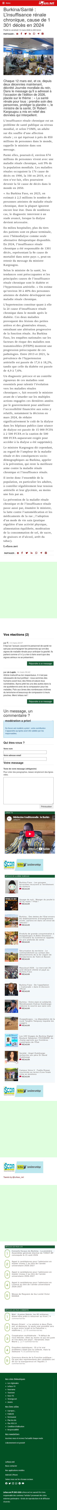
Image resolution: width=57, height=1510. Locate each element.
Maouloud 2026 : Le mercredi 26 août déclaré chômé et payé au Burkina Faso (35, 970)
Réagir (25, 889)
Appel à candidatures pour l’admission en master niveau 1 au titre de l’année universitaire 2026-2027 (32, 1263)
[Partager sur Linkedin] (30, 34)
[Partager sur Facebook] (21, 34)
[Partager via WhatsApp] (34, 34)
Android (8, 1475)
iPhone (15, 1475)
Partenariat (12, 1417)
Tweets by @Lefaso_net (13, 1177)
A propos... (12, 1411)
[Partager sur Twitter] (26, 34)
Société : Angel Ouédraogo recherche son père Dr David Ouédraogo (33, 1055)
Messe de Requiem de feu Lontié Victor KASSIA (31, 1295)
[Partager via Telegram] (38, 34)
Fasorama (11, 1389)
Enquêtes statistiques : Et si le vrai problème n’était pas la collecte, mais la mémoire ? (31, 1349)
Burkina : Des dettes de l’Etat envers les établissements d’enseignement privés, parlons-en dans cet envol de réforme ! (37, 920)
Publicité (11, 1414)
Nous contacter (11, 1466)
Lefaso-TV (11, 1386)
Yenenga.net (12, 1399)
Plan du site (12, 1420)
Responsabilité (13, 1430)
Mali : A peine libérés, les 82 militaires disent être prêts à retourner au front (30, 1315)
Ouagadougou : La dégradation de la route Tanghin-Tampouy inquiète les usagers (37, 1021)
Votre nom (8, 748)
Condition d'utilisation (16, 1426)
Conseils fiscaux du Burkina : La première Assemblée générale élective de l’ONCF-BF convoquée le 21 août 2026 (33, 1253)
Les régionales (13, 1383)
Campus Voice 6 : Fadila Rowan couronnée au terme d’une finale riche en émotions (35, 1072)
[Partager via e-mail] (17, 34)
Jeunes (10, 1402)
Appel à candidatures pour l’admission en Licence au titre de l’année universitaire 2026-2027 (32, 1284)
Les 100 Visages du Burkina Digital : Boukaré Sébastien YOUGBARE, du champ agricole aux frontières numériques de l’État (36, 1039)
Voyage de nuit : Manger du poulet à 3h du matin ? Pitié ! (36, 900)
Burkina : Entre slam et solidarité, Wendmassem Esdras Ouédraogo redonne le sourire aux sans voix (35, 1004)
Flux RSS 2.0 (12, 1423)
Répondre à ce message (40, 663)
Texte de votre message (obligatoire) (20, 768)
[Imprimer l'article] (42, 34)
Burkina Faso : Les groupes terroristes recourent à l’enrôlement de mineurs (36, 884)
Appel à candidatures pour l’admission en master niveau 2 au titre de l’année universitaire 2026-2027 (32, 1274)
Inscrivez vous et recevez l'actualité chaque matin (24, 1438)
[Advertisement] (28, 590)
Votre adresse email (12, 755)
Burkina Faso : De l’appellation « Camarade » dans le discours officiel (34, 987)
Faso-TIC (11, 1396)
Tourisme (11, 1393)
